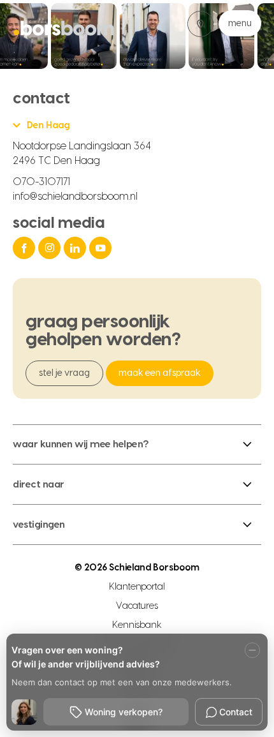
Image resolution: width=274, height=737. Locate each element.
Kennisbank (137, 625)
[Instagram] (51, 248)
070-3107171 (41, 182)
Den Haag (48, 125)
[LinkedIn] (76, 248)
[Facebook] (25, 248)
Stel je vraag (64, 373)
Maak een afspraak (160, 373)
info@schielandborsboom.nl (75, 196)
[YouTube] (102, 248)
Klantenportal (137, 587)
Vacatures (137, 606)
